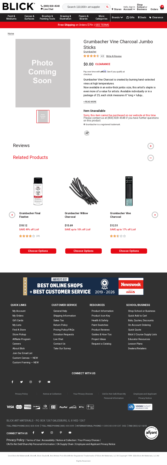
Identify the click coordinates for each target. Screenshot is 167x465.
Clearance (157, 17)
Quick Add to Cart (137, 315)
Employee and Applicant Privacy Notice (145, 396)
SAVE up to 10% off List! (78, 229)
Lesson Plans (135, 343)
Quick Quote (134, 329)
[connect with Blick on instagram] (30, 383)
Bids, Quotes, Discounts (141, 320)
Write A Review (114, 56)
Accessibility (48, 440)
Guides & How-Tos (102, 334)
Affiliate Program (21, 339)
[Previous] (12, 215)
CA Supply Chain (65, 444)
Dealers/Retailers (137, 348)
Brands (116, 17)
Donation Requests (63, 334)
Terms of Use (33, 440)
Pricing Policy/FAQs (63, 329)
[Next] (155, 215)
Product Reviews (101, 329)
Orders (154, 9)
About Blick (19, 348)
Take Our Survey (62, 348)
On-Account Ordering (139, 325)
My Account (19, 311)
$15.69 (69, 225)
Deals (143, 17)
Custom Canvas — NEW (25, 357)
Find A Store (19, 329)
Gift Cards (18, 320)
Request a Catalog (101, 343)
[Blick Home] (19, 7)
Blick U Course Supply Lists (142, 334)
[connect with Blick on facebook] (12, 383)
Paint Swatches (100, 325)
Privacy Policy (21, 394)
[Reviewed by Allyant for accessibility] (151, 433)
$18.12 (23, 225)
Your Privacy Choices (83, 394)
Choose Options (38, 250)
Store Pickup (19, 334)
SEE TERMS (102, 24)
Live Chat (58, 339)
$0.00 (89, 64)
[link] (47, 9)
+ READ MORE (90, 102)
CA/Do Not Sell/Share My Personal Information (114, 396)
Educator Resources (139, 339)
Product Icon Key (101, 315)
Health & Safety (100, 320)
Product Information (103, 311)
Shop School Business (142, 7)
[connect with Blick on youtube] (49, 383)
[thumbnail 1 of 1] (42, 116)
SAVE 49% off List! (29, 229)
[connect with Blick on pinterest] (40, 383)
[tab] (83, 145)
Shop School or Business (141, 311)
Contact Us (59, 343)
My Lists (17, 325)
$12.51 (114, 225)
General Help (60, 311)
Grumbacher (90, 51)
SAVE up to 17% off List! (123, 229)
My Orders (18, 315)
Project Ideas (99, 339)
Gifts (132, 17)
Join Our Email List (22, 353)
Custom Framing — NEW (26, 362)
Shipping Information (64, 315)
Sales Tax (58, 320)
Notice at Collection (52, 394)
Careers (17, 343)
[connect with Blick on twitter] (21, 383)
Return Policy (60, 325)
